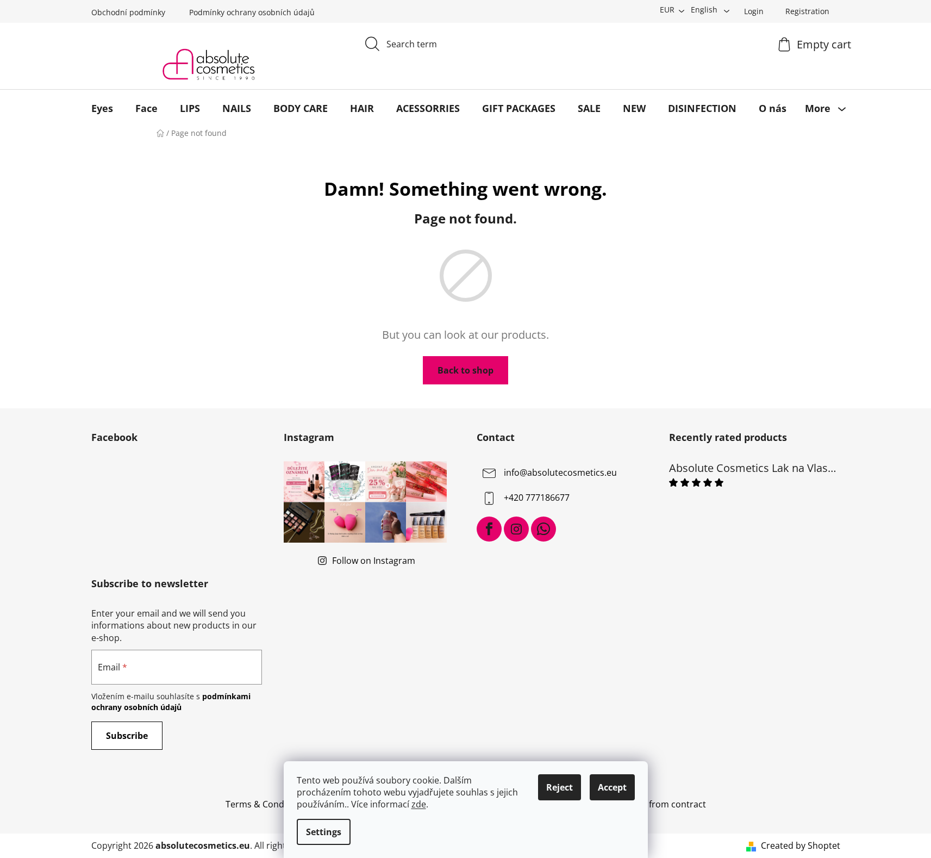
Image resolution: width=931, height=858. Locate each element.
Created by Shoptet (800, 845)
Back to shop (465, 370)
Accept (612, 787)
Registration (807, 11)
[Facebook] (489, 529)
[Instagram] (516, 529)
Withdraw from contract (656, 804)
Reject (559, 787)
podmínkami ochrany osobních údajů (171, 701)
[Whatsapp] (543, 529)
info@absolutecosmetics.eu (560, 473)
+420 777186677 (537, 498)
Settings (323, 832)
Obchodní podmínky (128, 12)
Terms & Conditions (266, 804)
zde (418, 804)
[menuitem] (102, 108)
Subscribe (127, 736)
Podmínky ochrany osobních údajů (252, 12)
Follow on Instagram (373, 561)
